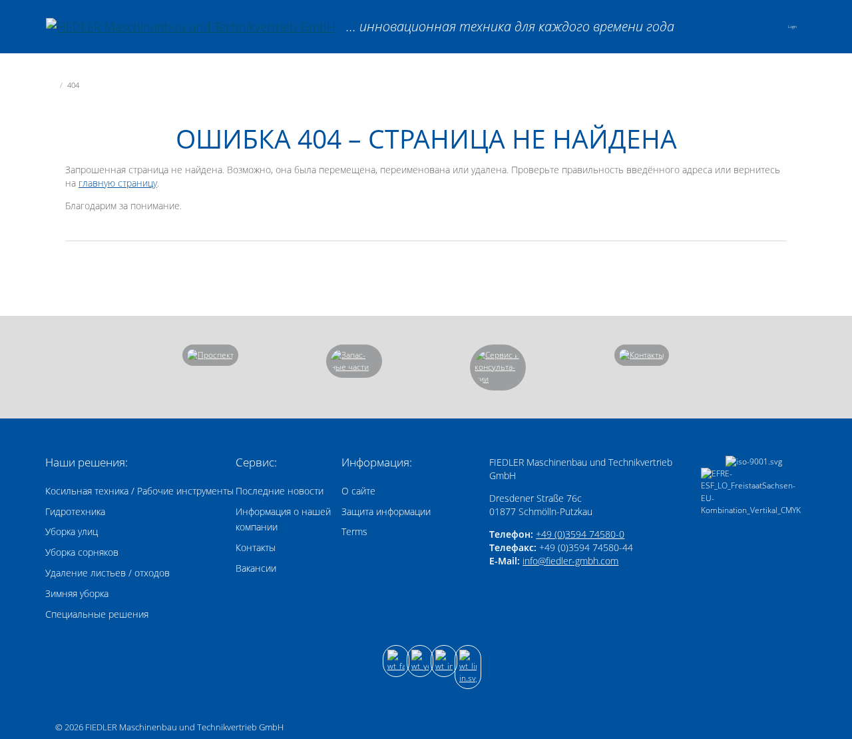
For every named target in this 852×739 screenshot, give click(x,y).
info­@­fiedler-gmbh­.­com (570, 560)
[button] (764, 26)
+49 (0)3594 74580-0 (580, 534)
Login (792, 26)
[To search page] (729, 26)
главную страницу (118, 183)
